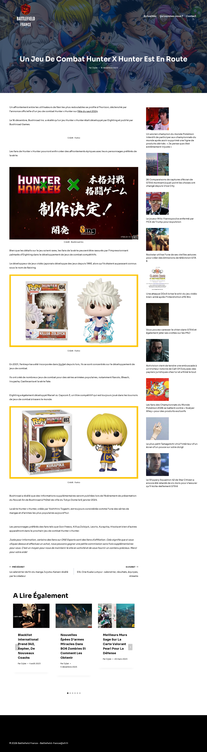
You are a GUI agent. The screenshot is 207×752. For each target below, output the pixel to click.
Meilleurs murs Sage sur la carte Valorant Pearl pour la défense (115, 644)
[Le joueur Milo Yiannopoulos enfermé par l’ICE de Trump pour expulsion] (172, 203)
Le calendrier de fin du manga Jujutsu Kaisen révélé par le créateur (38, 572)
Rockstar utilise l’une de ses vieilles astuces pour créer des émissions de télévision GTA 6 (171, 257)
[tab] (67, 693)
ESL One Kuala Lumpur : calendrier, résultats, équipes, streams (107, 572)
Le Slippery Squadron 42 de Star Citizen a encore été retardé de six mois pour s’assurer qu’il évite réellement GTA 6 (171, 483)
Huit (61, 364)
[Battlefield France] (25, 16)
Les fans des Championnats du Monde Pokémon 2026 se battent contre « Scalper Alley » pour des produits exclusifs (170, 408)
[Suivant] (130, 647)
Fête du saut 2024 (87, 111)
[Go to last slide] (17, 647)
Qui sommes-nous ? (171, 16)
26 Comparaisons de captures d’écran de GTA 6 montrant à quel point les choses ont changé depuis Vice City (170, 182)
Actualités (150, 16)
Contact (191, 16)
